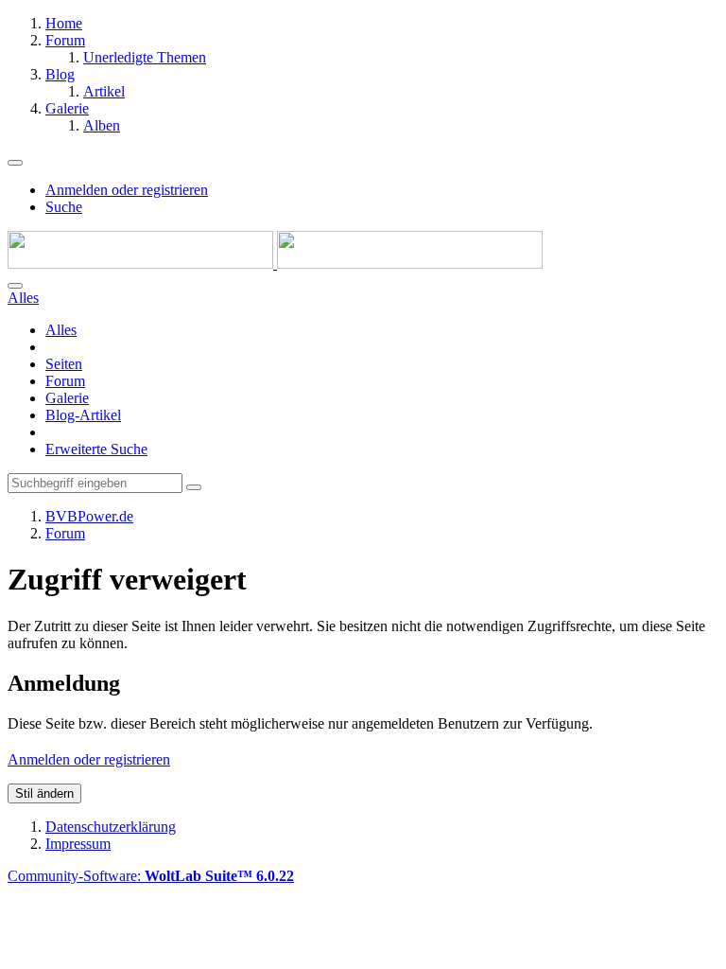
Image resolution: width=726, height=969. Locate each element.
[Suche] (15, 286)
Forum (65, 381)
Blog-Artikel (83, 415)
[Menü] (15, 163)
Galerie (67, 398)
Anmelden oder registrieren (126, 190)
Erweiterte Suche (96, 449)
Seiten (63, 364)
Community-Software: (151, 876)
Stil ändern (44, 793)
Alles (61, 330)
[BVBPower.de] (275, 263)
